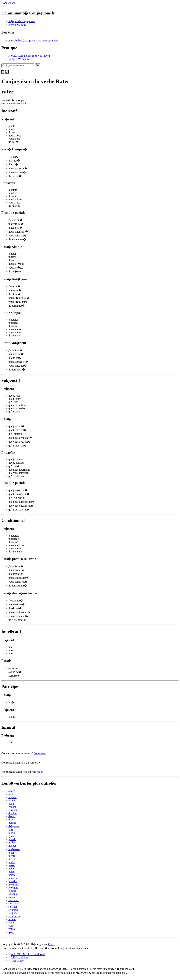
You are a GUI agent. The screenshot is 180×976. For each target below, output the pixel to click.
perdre (11, 874)
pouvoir (12, 878)
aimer (11, 790)
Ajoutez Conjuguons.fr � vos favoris (29, 55)
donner (12, 822)
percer (11, 871)
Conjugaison (8, 2)
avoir (11, 803)
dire (10, 819)
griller (11, 842)
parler (11, 862)
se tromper (14, 916)
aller (10, 794)
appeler (12, 797)
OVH (51, 944)
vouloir (12, 928)
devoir (11, 816)
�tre (11, 932)
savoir (11, 897)
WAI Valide (17, 960)
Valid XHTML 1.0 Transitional (28, 954)
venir (11, 922)
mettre (11, 855)
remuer (12, 890)
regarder (13, 884)
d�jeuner (14, 826)
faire (10, 829)
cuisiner (12, 809)
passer (11, 865)
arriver (12, 800)
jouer (11, 852)
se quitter (13, 912)
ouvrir (11, 859)
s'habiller (13, 893)
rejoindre (13, 887)
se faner (12, 906)
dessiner (12, 813)
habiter (12, 845)
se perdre (13, 909)
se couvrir (13, 900)
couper (12, 806)
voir (10, 925)
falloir (11, 832)
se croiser (13, 903)
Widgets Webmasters (19, 58)
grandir (12, 839)
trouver (12, 919)
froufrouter (40, 753)
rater (38, 762)
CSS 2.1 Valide (19, 957)
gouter (11, 836)
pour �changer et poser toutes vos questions (33, 40)
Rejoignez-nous (17, 24)
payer (11, 868)
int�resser (14, 849)
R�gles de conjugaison (21, 21)
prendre (12, 881)
